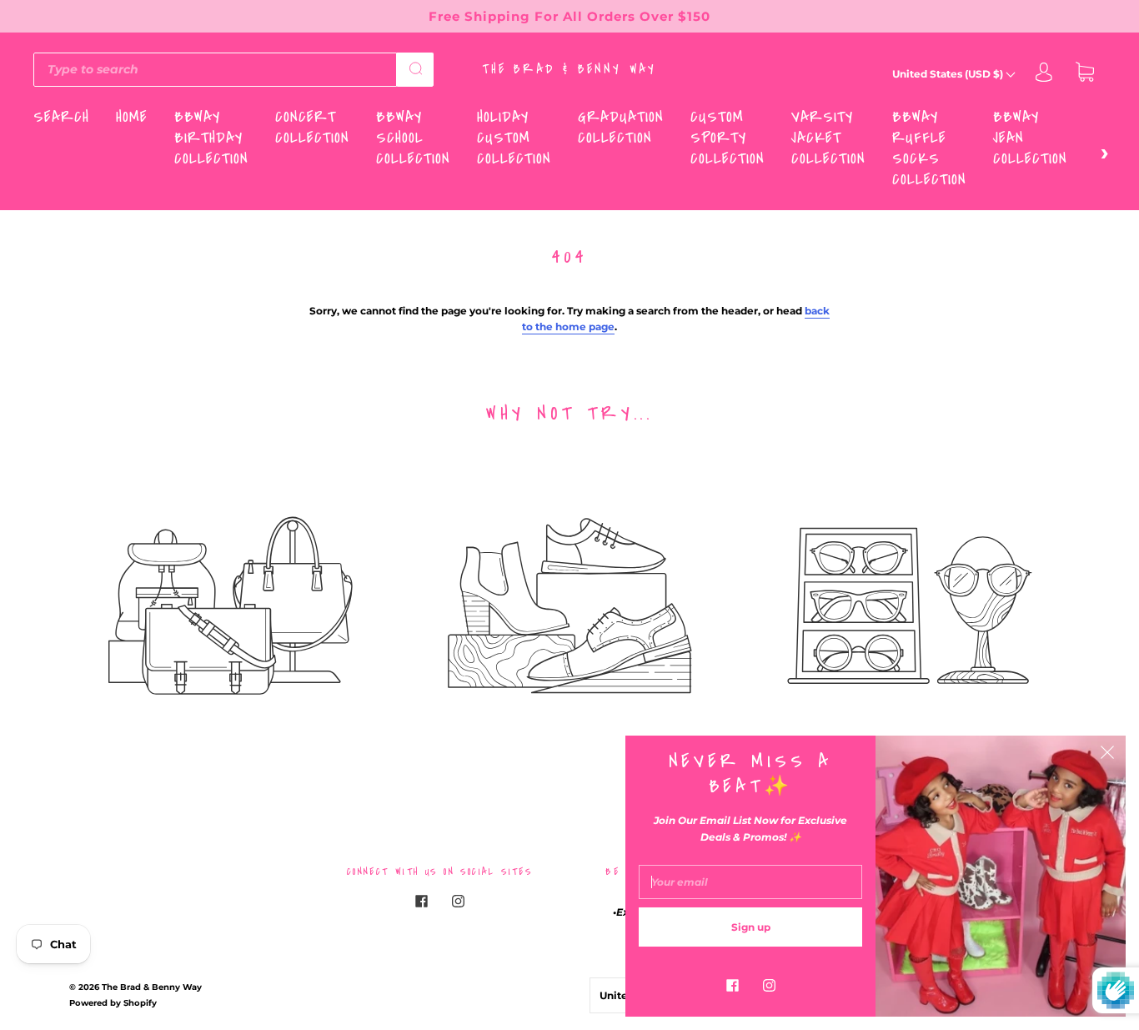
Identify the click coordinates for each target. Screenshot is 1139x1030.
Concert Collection (312, 127)
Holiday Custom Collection (514, 138)
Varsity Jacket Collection (828, 138)
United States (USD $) (949, 74)
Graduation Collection (621, 127)
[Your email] (750, 882)
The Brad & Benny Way (570, 69)
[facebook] (421, 901)
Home (132, 117)
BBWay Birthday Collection (211, 138)
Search (61, 117)
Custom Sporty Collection (727, 138)
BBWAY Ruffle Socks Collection (929, 148)
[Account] (1044, 74)
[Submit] (415, 68)
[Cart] (1085, 74)
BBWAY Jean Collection (1030, 138)
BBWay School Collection (413, 138)
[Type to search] (215, 69)
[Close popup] (1107, 754)
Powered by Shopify (113, 1002)
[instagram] (457, 901)
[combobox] (215, 69)
